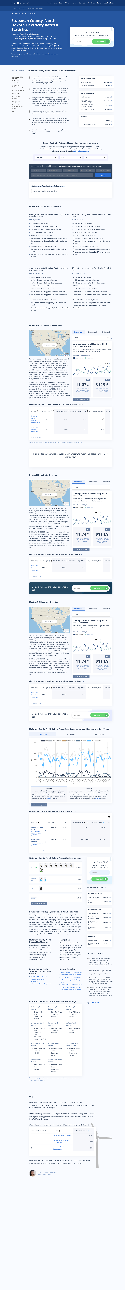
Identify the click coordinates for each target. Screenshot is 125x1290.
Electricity (82, 3)
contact (49, 799)
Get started (99, 41)
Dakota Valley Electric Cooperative (41, 984)
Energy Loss (16, 102)
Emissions (70, 734)
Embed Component (82, 400)
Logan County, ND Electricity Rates (71, 984)
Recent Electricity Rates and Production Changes (17, 79)
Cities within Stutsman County (17, 86)
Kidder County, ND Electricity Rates (71, 975)
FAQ (13, 111)
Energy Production (18, 90)
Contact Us (95, 1002)
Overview (15, 74)
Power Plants (16, 93)
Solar (61, 3)
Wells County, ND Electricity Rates (71, 977)
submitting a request (81, 151)
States (99, 3)
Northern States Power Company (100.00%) (36, 833)
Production (43, 734)
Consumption (99, 734)
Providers (91, 3)
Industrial (106, 332)
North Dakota (19, 13)
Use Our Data (109, 3)
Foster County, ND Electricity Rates (71, 987)
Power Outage (52, 3)
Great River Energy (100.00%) (37, 844)
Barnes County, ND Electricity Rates (71, 972)
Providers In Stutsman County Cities (17, 106)
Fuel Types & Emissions (16, 97)
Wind (67, 3)
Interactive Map (49, 345)
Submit (102, 175)
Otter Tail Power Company (34, 429)
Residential (78, 332)
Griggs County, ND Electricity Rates (71, 990)
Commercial (92, 332)
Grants (73, 3)
